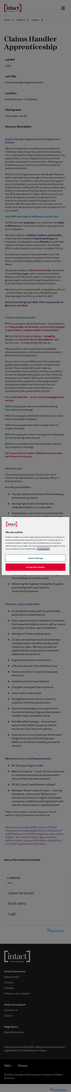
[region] (35, 546)
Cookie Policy (43, 549)
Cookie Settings (35, 558)
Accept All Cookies (35, 567)
